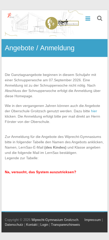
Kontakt (32, 225)
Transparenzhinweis (65, 225)
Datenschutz (14, 225)
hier (94, 111)
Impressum (92, 220)
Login (44, 225)
